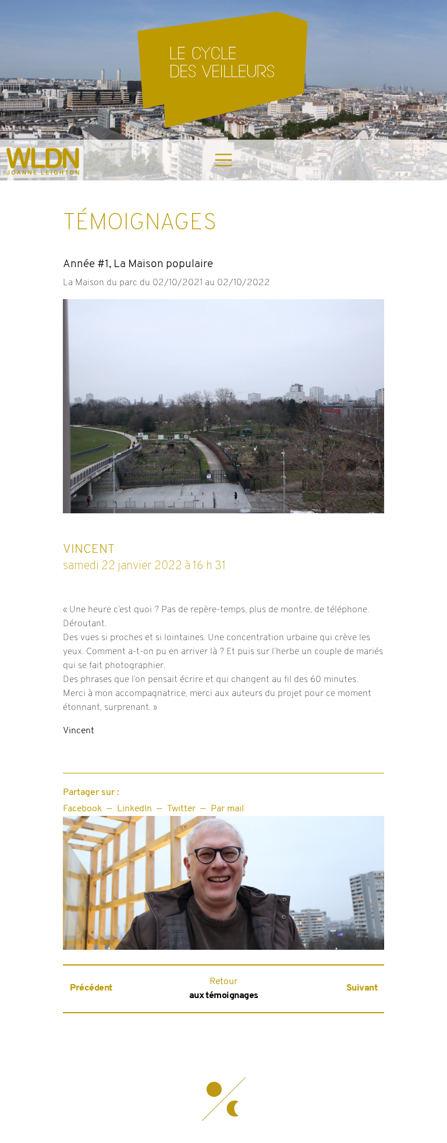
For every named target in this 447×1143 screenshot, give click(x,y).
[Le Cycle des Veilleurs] (223, 70)
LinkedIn (134, 809)
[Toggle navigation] (223, 160)
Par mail (227, 809)
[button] (223, 1099)
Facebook (82, 809)
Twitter (181, 809)
